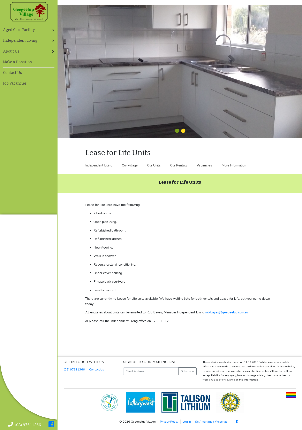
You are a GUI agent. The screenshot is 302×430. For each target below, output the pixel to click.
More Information (234, 165)
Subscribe (187, 371)
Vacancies (204, 165)
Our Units (154, 165)
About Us (11, 51)
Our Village (130, 165)
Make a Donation (17, 62)
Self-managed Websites (211, 422)
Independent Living (98, 165)
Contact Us (12, 72)
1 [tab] (177, 131)
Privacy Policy (169, 422)
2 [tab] (183, 131)
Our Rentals (178, 165)
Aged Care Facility (19, 30)
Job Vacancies (15, 83)
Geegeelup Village (29, 12)
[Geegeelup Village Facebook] (51, 424)
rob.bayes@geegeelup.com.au (226, 312)
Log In (187, 422)
